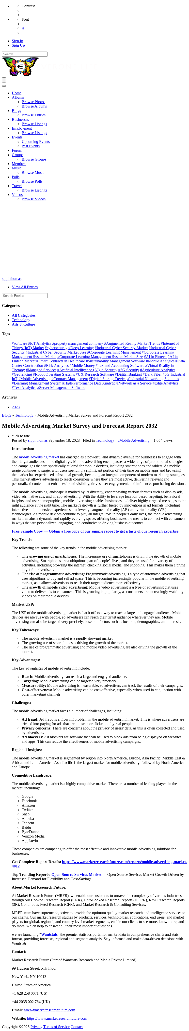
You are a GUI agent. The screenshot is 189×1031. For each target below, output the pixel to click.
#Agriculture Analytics (157, 370)
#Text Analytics (24, 387)
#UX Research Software (95, 374)
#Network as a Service (134, 383)
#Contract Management (69, 379)
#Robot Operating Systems (54, 374)
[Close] (4, 86)
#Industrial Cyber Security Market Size (56, 352)
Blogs (6, 415)
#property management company (77, 343)
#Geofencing (22, 374)
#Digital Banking (128, 374)
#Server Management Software (61, 387)
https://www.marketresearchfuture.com (57, 1018)
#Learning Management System (36, 383)
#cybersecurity (56, 348)
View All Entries (25, 287)
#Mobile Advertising (34, 379)
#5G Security (128, 370)
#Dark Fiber (152, 374)
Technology (21, 320)
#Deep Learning (81, 348)
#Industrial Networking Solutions (153, 379)
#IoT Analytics (39, 343)
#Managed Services (41, 370)
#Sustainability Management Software (115, 361)
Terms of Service (56, 1027)
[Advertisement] (94, 239)
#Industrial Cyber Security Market (121, 348)
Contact (77, 1027)
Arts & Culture (23, 324)
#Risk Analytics (56, 365)
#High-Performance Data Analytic (88, 383)
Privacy (36, 1027)
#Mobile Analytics (160, 361)
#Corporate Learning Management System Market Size (100, 357)
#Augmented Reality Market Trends (132, 343)
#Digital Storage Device (107, 379)
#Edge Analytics (165, 383)
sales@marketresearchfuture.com (49, 1010)
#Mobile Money (82, 365)
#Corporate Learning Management (114, 352)
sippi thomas (11, 278)
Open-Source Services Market (76, 874)
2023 (16, 407)
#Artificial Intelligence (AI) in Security (87, 370)
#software (19, 343)
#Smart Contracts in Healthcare (60, 361)
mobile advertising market (39, 457)
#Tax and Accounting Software (120, 365)
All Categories (23, 315)
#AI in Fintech (155, 357)
